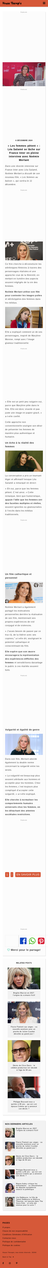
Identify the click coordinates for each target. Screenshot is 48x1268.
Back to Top (7, 1257)
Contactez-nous (9, 1238)
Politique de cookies (11, 1245)
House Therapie (12, 3)
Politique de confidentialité (14, 1242)
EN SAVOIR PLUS (28, 874)
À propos (6, 1227)
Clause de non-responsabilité (15, 1231)
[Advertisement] (24, 37)
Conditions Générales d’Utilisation (17, 1234)
